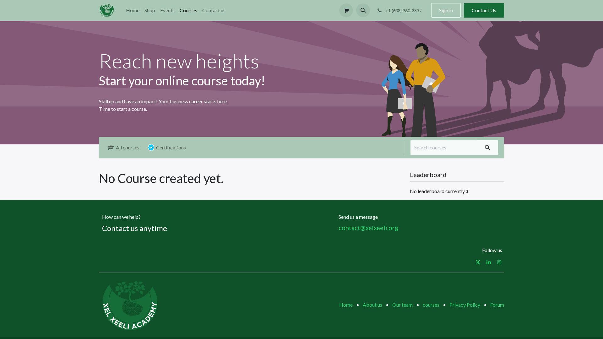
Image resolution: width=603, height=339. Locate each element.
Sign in (446, 10)
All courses (127, 147)
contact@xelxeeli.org (368, 227)
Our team (402, 305)
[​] (478, 262)
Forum (497, 305)
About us (372, 305)
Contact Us (484, 10)
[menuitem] (132, 10)
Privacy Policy (464, 305)
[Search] (487, 147)
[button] (363, 10)
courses (431, 305)
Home (346, 305)
